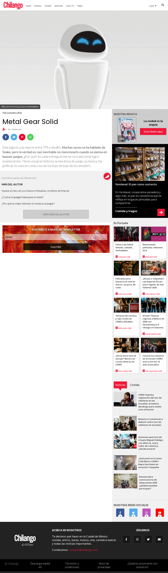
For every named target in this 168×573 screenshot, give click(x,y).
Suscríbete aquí (153, 131)
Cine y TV (70, 6)
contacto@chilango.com (83, 550)
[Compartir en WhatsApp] (30, 137)
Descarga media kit (40, 565)
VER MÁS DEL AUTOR (56, 214)
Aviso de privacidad (104, 565)
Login (152, 6)
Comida (48, 6)
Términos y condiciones (72, 565)
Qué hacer (58, 6)
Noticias (37, 6)
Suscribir (56, 247)
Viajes (79, 6)
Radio (28, 6)
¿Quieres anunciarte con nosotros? (142, 565)
